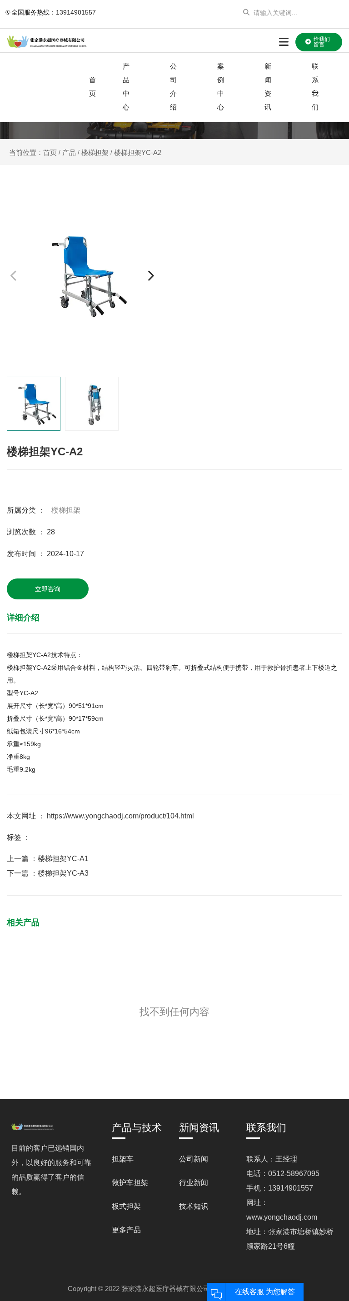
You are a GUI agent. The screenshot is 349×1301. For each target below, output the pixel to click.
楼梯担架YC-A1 (63, 858)
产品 (69, 152)
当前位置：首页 (34, 152)
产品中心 (126, 86)
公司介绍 (173, 86)
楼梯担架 (95, 152)
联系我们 (315, 86)
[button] (151, 275)
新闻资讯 (267, 86)
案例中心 (220, 86)
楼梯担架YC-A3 (63, 873)
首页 (92, 86)
